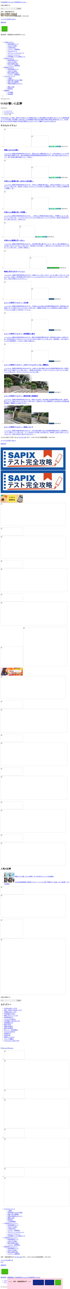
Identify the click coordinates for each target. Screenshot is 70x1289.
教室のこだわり (28, 121)
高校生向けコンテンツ (11, 1246)
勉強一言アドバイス (56, 117)
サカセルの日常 (7, 121)
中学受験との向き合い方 (19, 119)
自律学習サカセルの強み (15, 80)
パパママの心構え (6, 119)
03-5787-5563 (9, 14)
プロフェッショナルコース (16, 53)
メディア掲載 (38, 121)
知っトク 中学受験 (11, 1030)
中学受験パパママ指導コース (16, 56)
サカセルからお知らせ (49, 121)
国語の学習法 (53, 119)
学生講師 (10, 94)
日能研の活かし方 (34, 117)
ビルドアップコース (14, 55)
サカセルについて (9, 1209)
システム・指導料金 (14, 49)
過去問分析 (65, 117)
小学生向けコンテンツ (11, 1223)
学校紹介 (15, 121)
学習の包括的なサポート (15, 83)
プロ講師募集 (12, 1221)
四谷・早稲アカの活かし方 (20, 117)
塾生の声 (37, 119)
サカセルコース (12, 51)
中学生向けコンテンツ (11, 1237)
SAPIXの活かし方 (6, 117)
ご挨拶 (10, 78)
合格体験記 (30, 119)
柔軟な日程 (11, 87)
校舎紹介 (10, 88)
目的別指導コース (13, 44)
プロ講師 (10, 92)
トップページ (8, 111)
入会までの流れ (12, 46)
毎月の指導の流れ (13, 64)
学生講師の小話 (44, 117)
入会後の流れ (12, 47)
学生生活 (21, 121)
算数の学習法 (44, 119)
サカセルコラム (9, 113)
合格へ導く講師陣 (13, 82)
